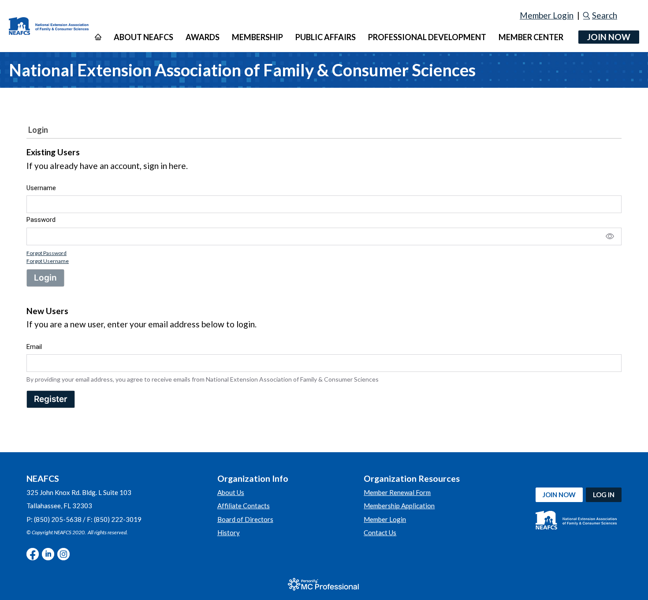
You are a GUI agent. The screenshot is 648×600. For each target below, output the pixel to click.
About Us (230, 492)
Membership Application (399, 506)
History (228, 532)
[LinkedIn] (48, 554)
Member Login (547, 15)
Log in (603, 495)
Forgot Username (47, 261)
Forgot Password (46, 253)
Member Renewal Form (397, 492)
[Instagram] (63, 554)
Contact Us (380, 532)
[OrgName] (49, 26)
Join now (559, 495)
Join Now (608, 37)
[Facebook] (32, 554)
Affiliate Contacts (243, 506)
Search (604, 15)
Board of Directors (245, 519)
